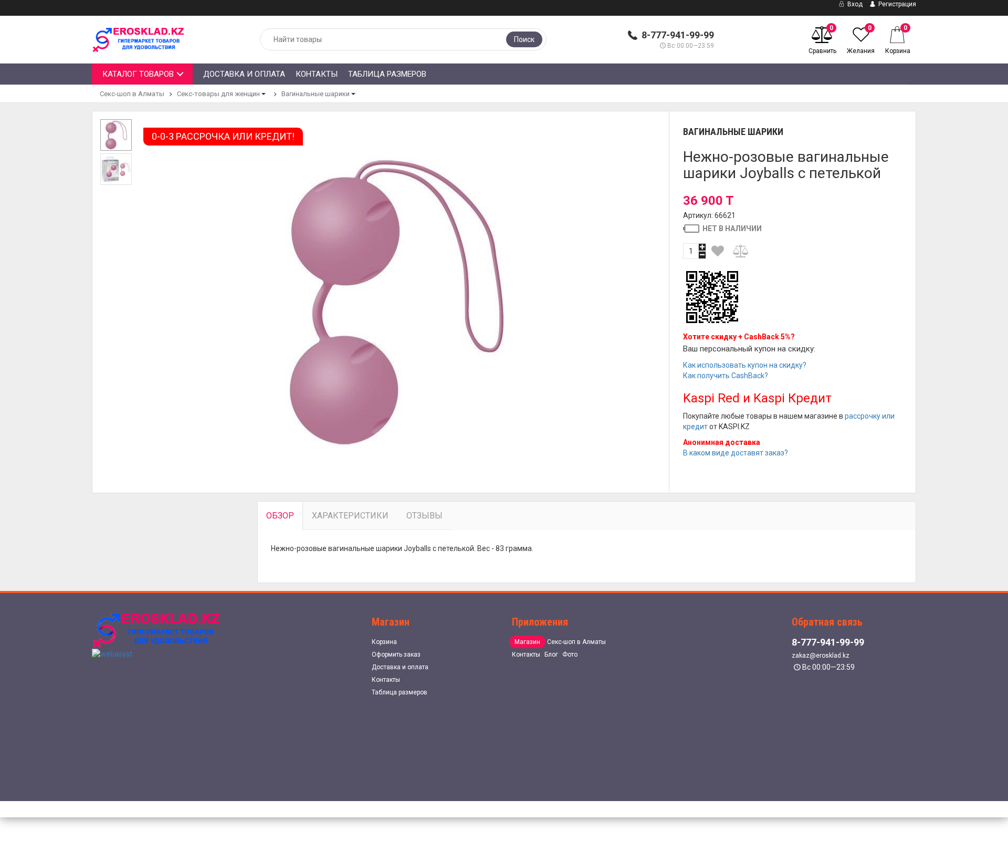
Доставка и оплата (244, 74)
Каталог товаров (138, 74)
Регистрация (896, 4)
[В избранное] (718, 251)
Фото (570, 654)
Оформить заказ (396, 654)
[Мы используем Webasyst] (112, 653)
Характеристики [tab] (350, 516)
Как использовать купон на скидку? (744, 365)
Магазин (527, 642)
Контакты (317, 74)
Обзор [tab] (280, 516)
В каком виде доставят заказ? (735, 453)
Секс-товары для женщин (218, 94)
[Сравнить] (741, 251)
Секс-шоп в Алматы (132, 94)
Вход (854, 4)
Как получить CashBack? (725, 375)
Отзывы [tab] (424, 516)
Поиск (524, 39)
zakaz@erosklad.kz (820, 655)
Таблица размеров (387, 74)
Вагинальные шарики (315, 94)
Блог (551, 654)
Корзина (384, 642)
